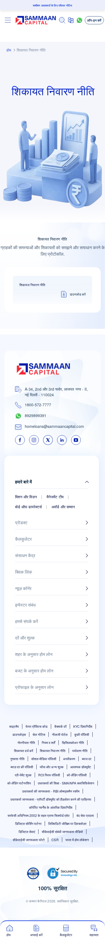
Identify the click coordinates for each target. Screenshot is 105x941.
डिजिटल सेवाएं (27, 831)
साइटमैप (14, 726)
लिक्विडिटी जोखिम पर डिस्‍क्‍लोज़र (67, 823)
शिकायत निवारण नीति (52, 750)
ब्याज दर (86, 758)
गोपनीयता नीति (26, 742)
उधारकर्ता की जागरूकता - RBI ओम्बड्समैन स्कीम (50, 791)
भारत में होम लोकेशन (77, 839)
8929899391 (35, 415)
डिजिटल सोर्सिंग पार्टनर (28, 823)
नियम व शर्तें (48, 742)
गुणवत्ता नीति (17, 758)
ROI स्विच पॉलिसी (49, 775)
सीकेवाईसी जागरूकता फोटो (29, 839)
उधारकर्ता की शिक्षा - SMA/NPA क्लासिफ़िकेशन (66, 783)
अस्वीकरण (69, 758)
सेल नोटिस (39, 734)
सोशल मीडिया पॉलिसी (43, 758)
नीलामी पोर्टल (59, 734)
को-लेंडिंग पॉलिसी (77, 775)
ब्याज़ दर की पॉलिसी (21, 766)
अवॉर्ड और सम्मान (63, 506)
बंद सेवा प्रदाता (85, 815)
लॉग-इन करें (94, 20)
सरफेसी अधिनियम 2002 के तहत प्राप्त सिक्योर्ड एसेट (39, 815)
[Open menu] (8, 20)
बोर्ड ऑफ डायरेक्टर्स (28, 506)
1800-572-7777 (38, 404)
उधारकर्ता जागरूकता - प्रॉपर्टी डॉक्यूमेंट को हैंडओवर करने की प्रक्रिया (51, 799)
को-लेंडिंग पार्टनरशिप (19, 783)
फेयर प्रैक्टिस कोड (36, 726)
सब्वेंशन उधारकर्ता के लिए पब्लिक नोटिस (52, 5)
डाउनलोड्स (19, 734)
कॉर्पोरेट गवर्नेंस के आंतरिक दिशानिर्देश (50, 807)
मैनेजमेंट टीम (55, 496)
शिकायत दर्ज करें (23, 750)
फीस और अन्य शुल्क (51, 766)
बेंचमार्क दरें (60, 726)
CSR (54, 839)
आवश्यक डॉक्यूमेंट (80, 766)
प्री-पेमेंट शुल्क (23, 775)
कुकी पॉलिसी (81, 734)
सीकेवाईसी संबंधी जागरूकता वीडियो (62, 831)
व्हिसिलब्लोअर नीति (73, 742)
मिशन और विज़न (26, 496)
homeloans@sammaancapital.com (54, 426)
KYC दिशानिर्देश (82, 726)
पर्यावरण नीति (80, 750)
